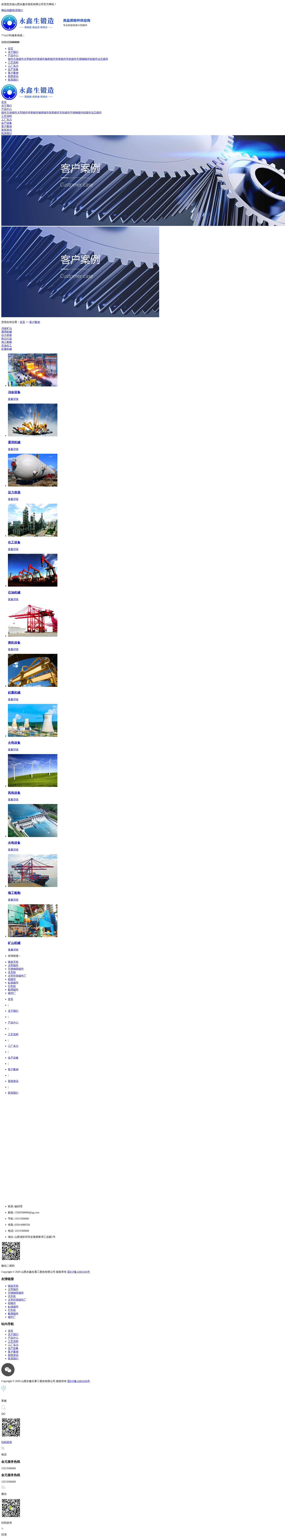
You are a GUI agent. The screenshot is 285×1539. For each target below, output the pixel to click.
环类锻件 (39, 59)
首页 (10, 48)
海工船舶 (6, 342)
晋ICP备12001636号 (78, 1271)
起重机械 (6, 349)
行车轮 (12, 986)
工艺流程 (13, 62)
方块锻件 (18, 59)
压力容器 (6, 335)
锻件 (10, 59)
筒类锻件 (60, 59)
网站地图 (6, 10)
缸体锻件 (13, 982)
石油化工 (6, 345)
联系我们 (17, 10)
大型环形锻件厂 (17, 975)
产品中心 (13, 55)
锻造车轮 (13, 961)
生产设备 (13, 69)
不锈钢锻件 (83, 59)
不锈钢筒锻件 (16, 968)
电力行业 (6, 338)
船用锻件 (13, 989)
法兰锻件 (103, 59)
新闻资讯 (13, 76)
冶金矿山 (6, 328)
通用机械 (6, 331)
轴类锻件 (50, 59)
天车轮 (12, 972)
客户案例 (13, 72)
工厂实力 (13, 65)
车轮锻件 (71, 59)
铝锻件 (94, 59)
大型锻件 (29, 59)
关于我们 (13, 52)
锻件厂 (12, 993)
